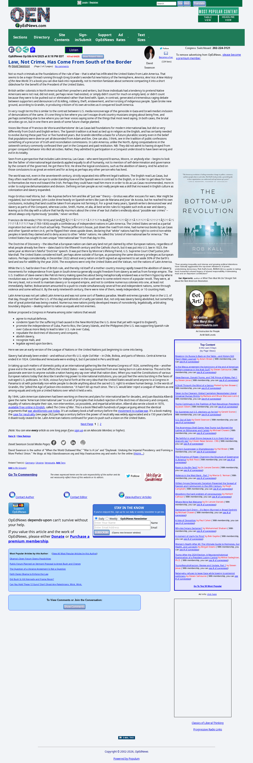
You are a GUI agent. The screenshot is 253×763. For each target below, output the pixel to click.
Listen (73, 50)
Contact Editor (78, 497)
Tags (60, 462)
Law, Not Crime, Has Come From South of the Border (70, 61)
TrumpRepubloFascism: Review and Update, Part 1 (200, 565)
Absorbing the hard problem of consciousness (198, 494)
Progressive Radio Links (207, 729)
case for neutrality (24, 414)
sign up (79, 430)
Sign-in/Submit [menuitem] (82, 37)
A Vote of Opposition (185, 520)
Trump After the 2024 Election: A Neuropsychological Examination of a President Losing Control (201, 556)
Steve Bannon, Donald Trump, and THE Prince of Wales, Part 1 (206, 377)
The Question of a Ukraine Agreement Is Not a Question (38, 569)
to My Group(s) (17, 467)
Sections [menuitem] (20, 37)
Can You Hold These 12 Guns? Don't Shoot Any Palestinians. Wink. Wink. (46, 584)
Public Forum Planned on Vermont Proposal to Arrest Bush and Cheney (45, 563)
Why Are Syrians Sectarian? (188, 528)
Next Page (87, 424)
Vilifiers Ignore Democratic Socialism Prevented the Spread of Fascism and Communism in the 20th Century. (205, 484)
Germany (29, 462)
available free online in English (26, 407)
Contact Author (25, 497)
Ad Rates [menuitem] (120, 37)
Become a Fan (166, 57)
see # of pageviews (188, 361)
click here (212, 594)
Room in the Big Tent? (186, 467)
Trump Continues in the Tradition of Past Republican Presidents (207, 404)
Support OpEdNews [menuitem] (103, 37)
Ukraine (39, 462)
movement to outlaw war (133, 411)
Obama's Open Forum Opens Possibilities (30, 558)
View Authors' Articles (138, 497)
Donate (57, 536)
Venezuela (50, 462)
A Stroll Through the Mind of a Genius (194, 385)
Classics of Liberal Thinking (208, 723)
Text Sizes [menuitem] (141, 37)
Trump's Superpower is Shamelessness (194, 449)
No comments (62, 66)
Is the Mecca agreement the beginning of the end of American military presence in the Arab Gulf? (207, 368)
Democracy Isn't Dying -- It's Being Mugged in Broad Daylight (206, 509)
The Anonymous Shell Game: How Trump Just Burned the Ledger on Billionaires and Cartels (204, 429)
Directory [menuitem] (41, 37)
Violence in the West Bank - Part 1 (192, 475)
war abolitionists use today (44, 411)
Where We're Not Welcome (188, 501)
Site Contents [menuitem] (61, 37)
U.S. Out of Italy (183, 419)
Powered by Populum (126, 758)
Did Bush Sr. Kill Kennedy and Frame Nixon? (32, 579)
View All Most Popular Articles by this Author (74, 553)
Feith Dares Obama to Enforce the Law (29, 574)
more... (138, 453)
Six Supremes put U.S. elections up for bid (196, 411)
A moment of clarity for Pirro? (189, 536)
